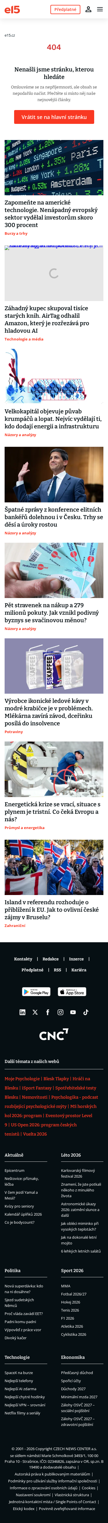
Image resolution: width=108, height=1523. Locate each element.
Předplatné (32, 970)
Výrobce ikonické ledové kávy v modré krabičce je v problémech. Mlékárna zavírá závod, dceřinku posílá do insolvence (49, 712)
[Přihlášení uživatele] (88, 9)
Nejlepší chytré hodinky (25, 1396)
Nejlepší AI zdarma (20, 1388)
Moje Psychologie (22, 1078)
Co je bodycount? (20, 1222)
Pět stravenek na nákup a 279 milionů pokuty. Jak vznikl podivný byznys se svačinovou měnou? (52, 613)
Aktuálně (14, 1155)
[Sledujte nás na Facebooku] (47, 1012)
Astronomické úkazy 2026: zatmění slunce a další (80, 1209)
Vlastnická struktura (72, 1494)
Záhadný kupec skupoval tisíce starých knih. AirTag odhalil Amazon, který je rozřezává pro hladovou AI (47, 319)
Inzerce (76, 959)
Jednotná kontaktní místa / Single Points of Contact (52, 1501)
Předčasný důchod (77, 1372)
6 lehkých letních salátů (81, 1251)
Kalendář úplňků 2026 (23, 1214)
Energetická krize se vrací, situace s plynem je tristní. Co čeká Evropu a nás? (53, 812)
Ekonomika (73, 1357)
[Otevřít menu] (100, 9)
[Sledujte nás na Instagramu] (60, 1012)
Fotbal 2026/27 (73, 1294)
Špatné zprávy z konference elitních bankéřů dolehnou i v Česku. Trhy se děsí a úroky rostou (54, 517)
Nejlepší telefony (19, 1380)
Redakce (51, 959)
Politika (12, 1270)
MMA (65, 1286)
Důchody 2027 (73, 1388)
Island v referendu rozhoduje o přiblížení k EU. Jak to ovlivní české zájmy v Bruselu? (52, 910)
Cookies (88, 1487)
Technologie (17, 1357)
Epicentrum (14, 1170)
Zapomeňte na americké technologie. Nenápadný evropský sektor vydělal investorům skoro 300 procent (51, 213)
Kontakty (23, 959)
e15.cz (10, 35)
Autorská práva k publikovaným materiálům (52, 1474)
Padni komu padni (20, 1321)
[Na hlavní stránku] (12, 9)
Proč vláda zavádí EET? (24, 1313)
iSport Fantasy (37, 1088)
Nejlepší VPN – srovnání (25, 1404)
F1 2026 (67, 1318)
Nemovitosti (35, 1097)
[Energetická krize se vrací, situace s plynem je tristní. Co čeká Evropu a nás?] (54, 769)
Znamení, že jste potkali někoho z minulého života (81, 1190)
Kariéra (78, 970)
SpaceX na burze (19, 1372)
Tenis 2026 (70, 1310)
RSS (57, 970)
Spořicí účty (71, 1380)
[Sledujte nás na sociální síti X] (35, 1012)
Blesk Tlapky (56, 1078)
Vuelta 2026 (35, 1134)
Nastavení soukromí (33, 1494)
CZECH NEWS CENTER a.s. (75, 1448)
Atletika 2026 (72, 1326)
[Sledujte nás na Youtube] (73, 1012)
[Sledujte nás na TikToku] (85, 1012)
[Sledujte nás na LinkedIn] (22, 1012)
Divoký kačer (15, 1337)
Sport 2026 (72, 1270)
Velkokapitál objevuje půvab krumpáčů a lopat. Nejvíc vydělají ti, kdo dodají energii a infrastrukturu (53, 419)
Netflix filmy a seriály (22, 1413)
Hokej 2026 (70, 1302)
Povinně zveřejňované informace (67, 1508)
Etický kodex (24, 1508)
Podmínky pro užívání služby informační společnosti (52, 1481)
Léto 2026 (71, 1155)
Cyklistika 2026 (73, 1334)
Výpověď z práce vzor (23, 1329)
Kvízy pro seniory (19, 1206)
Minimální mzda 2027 (79, 1396)
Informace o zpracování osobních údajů (43, 1487)
